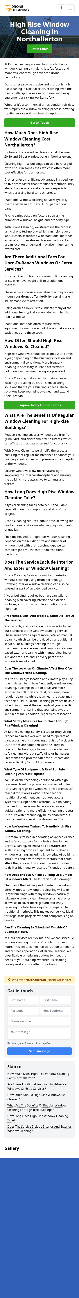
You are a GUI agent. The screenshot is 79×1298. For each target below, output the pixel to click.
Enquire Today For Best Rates (39, 405)
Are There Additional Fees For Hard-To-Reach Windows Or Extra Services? (38, 1086)
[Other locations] (61, 8)
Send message (39, 1051)
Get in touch (39, 49)
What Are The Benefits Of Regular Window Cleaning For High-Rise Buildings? (36, 1107)
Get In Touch (39, 123)
